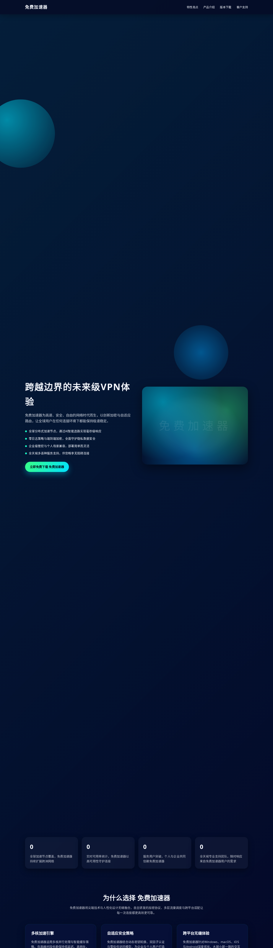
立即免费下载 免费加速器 (47, 467)
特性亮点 (192, 7)
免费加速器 (36, 7)
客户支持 (242, 7)
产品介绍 (209, 7)
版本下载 (225, 7)
